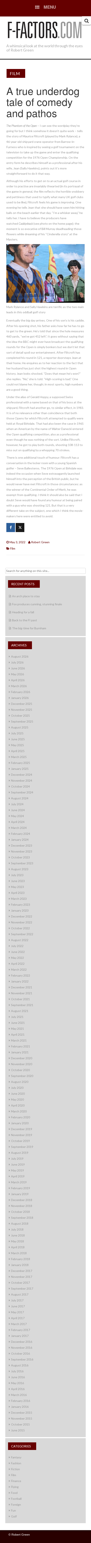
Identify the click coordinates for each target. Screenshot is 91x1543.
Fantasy (16, 1457)
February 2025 (20, 763)
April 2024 (18, 822)
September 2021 (22, 1005)
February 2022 (20, 975)
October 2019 (20, 1141)
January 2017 (20, 1336)
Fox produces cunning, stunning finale (37, 604)
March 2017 (19, 1324)
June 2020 (18, 1093)
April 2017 (18, 1318)
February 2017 (20, 1330)
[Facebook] (10, 527)
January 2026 (20, 698)
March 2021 (19, 1040)
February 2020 (20, 1117)
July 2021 (17, 1017)
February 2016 (20, 1400)
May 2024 (17, 816)
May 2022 (17, 957)
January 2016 (20, 1406)
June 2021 (18, 1022)
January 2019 (20, 1194)
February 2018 (20, 1259)
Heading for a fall (23, 612)
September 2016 (22, 1359)
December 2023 (21, 845)
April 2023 (18, 892)
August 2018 (19, 1223)
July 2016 (17, 1371)
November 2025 (21, 709)
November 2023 (21, 851)
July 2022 (17, 946)
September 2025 (22, 721)
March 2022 (19, 969)
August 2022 (19, 940)
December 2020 (21, 1058)
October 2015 (20, 1424)
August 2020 (19, 1082)
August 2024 (19, 798)
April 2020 (18, 1105)
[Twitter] (20, 527)
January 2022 (20, 981)
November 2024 (21, 780)
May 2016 (17, 1383)
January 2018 (20, 1265)
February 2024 (20, 833)
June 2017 (18, 1306)
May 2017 (17, 1312)
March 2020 (19, 1111)
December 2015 (21, 1412)
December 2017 (21, 1271)
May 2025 (17, 745)
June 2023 (18, 881)
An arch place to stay (26, 596)
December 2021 (21, 987)
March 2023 (19, 898)
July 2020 (17, 1087)
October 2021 (20, 999)
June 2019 (18, 1164)
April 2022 (18, 963)
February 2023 (20, 904)
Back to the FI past (24, 620)
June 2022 (18, 952)
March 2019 (19, 1182)
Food (14, 1492)
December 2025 (21, 703)
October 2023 (20, 857)
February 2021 (20, 1046)
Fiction (15, 1469)
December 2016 (21, 1341)
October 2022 (20, 928)
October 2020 (20, 1070)
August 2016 (19, 1365)
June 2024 (18, 810)
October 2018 (20, 1211)
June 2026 (18, 668)
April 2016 (18, 1389)
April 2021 (18, 1034)
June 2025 (18, 739)
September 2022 (22, 934)
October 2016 (20, 1353)
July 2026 (17, 662)
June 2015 (18, 1430)
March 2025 (19, 757)
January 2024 (20, 839)
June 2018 (18, 1235)
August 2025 (19, 727)
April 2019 (18, 1176)
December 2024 (21, 774)
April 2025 (18, 751)
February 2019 (20, 1188)
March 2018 (19, 1253)
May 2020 (17, 1099)
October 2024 (20, 786)
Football (16, 1498)
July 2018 (17, 1229)
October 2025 (20, 715)
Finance (16, 1481)
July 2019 (17, 1158)
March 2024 (19, 828)
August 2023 (19, 869)
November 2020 (21, 1064)
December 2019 (21, 1129)
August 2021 (19, 1011)
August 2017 (19, 1294)
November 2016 (21, 1347)
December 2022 (21, 916)
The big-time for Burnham (29, 628)
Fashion (16, 1463)
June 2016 (18, 1377)
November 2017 (21, 1276)
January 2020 (20, 1123)
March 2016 (19, 1395)
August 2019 (19, 1152)
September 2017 (22, 1288)
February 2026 (20, 692)
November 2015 (21, 1418)
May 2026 (17, 674)
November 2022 (21, 922)
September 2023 (22, 863)
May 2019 (17, 1170)
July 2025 (17, 733)
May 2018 (17, 1241)
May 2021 (17, 1028)
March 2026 (19, 686)
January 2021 (20, 1052)
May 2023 (17, 887)
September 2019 (22, 1146)
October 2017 (20, 1282)
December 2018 (21, 1200)
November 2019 (21, 1135)
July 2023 (17, 875)
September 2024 (22, 792)
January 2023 (20, 910)
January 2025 (20, 768)
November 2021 (21, 993)
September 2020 (22, 1076)
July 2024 (17, 804)
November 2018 (21, 1206)
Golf (14, 1516)
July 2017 (17, 1300)
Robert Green (40, 542)
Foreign (16, 1504)
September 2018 (22, 1217)
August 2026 (19, 656)
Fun (13, 1510)
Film (15, 73)
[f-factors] (44, 29)
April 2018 (18, 1247)
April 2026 (18, 680)
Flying (15, 1487)
